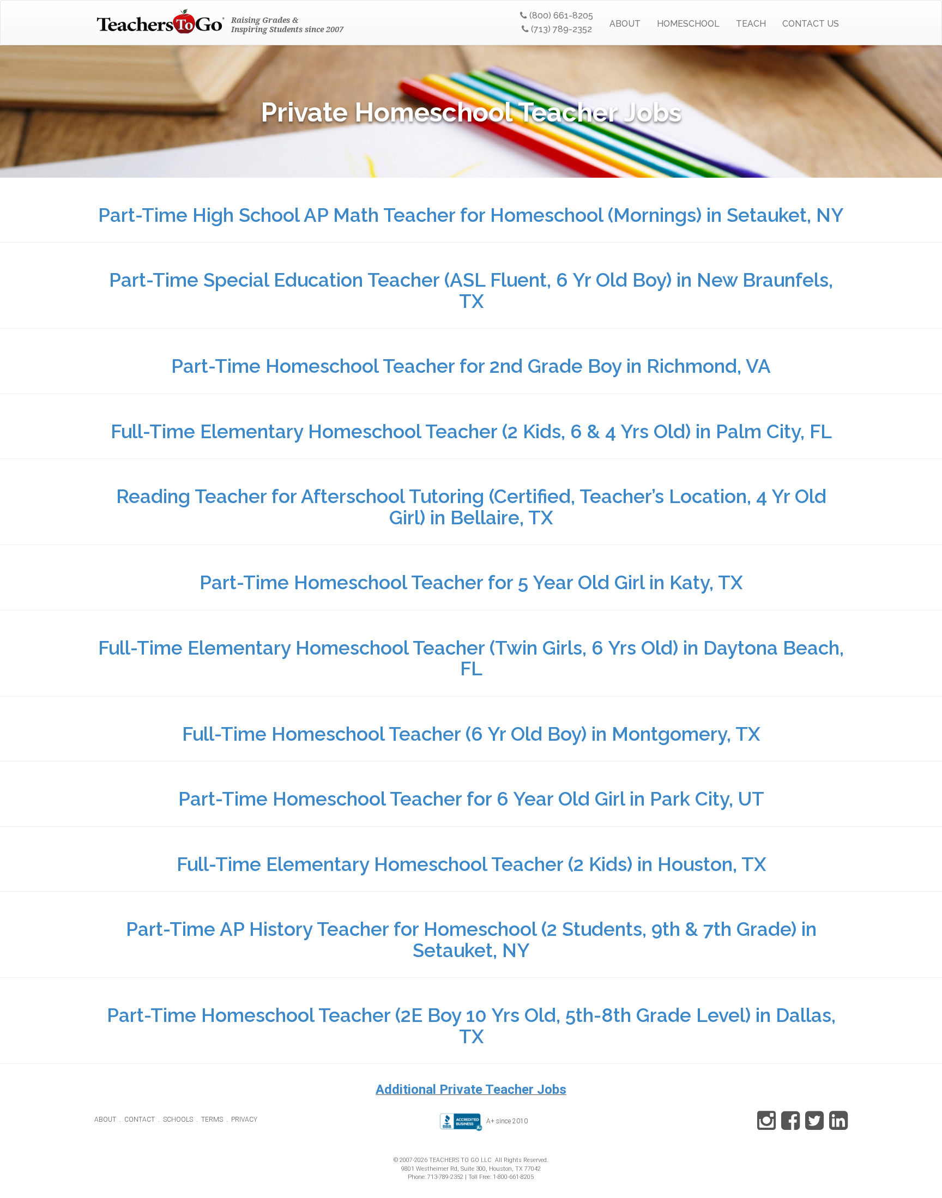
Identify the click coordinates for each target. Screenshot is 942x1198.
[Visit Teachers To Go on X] (812, 1126)
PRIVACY (244, 1119)
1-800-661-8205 (513, 1177)
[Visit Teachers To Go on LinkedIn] (836, 1126)
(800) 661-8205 (560, 15)
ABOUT (625, 24)
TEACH (751, 24)
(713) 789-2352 (560, 29)
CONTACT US (810, 24)
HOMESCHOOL (688, 24)
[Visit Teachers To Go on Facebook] (788, 1126)
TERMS (212, 1119)
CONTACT (139, 1119)
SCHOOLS (178, 1119)
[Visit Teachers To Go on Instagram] (766, 1126)
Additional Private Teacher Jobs (471, 1089)
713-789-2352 (445, 1177)
